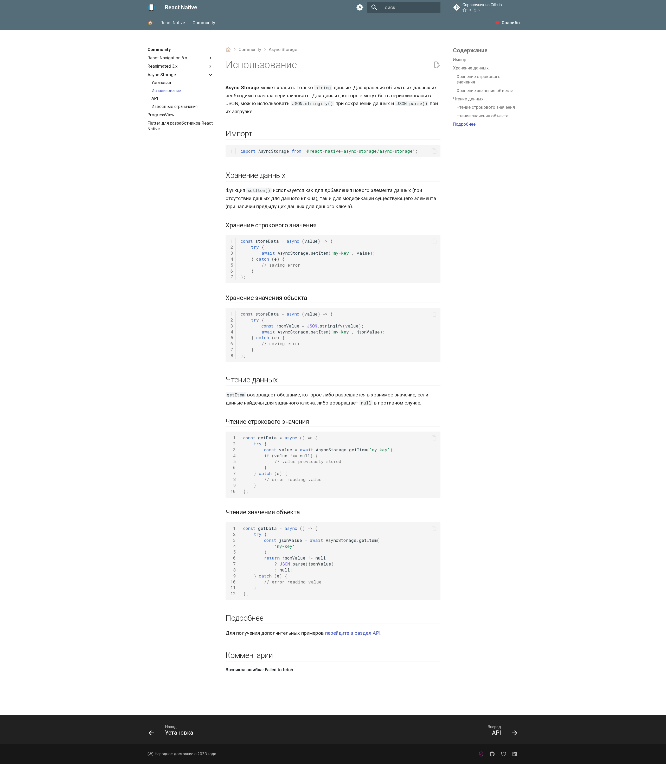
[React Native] (151, 7)
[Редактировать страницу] (436, 65)
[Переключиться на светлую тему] (360, 7)
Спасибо (511, 22)
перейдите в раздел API (352, 633)
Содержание (470, 50)
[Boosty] (503, 754)
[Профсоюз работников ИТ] (481, 754)
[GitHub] (492, 754)
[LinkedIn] (515, 754)
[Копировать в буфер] (434, 151)
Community (204, 22)
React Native (173, 22)
